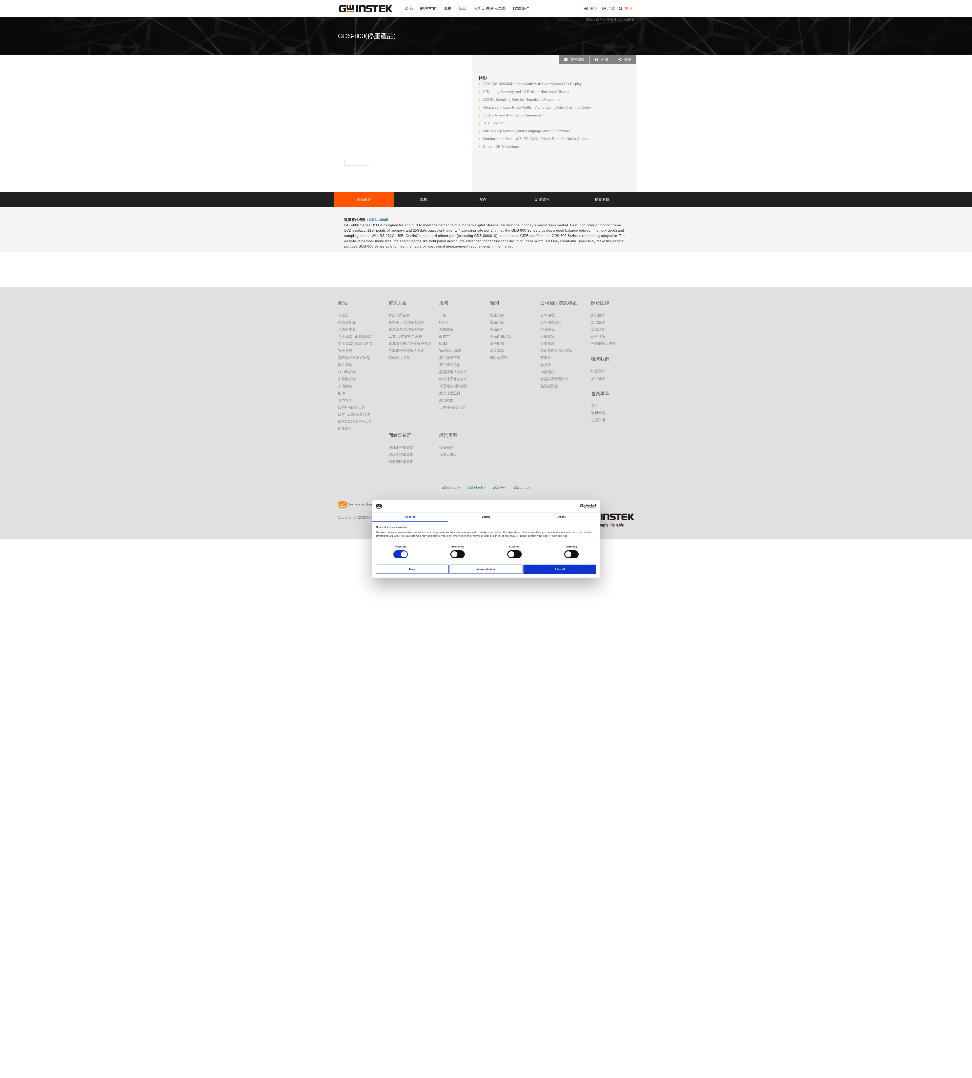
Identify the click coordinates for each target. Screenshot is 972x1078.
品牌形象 (598, 336)
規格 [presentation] (423, 199)
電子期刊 (497, 343)
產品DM (496, 329)
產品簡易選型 (449, 365)
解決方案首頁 (399, 315)
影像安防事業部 (401, 462)
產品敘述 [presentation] (364, 199)
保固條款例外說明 (453, 386)
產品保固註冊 (449, 393)
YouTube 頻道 (450, 351)
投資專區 (448, 435)
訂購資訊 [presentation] (542, 199)
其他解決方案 (399, 358)
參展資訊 (497, 351)
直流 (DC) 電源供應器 (355, 336)
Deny (412, 569)
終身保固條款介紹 (453, 379)
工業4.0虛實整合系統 (405, 336)
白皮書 (444, 336)
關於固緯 (600, 303)
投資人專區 (448, 455)
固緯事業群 (400, 435)
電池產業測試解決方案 (406, 329)
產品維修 (446, 400)
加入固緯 (598, 322)
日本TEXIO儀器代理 (354, 414)
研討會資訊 (499, 358)
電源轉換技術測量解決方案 (410, 343)
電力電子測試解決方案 (406, 322)
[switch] (457, 554)
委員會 (545, 365)
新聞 (462, 8)
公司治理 (547, 315)
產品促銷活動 (500, 336)
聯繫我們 (521, 8)
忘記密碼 (598, 420)
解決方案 (428, 8)
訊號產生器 (347, 329)
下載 (442, 315)
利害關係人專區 (603, 343)
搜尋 (628, 8)
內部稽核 (547, 372)
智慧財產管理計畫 (554, 379)
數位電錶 (345, 365)
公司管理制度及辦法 (556, 351)
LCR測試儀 (347, 372)
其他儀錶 (345, 386)
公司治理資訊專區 (490, 8)
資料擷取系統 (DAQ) (354, 358)
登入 (593, 8)
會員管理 (598, 413)
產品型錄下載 (449, 358)
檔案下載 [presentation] (602, 199)
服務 (447, 8)
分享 (627, 59)
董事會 (545, 358)
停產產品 (613, 19)
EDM (443, 343)
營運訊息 (497, 315)
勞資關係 (547, 329)
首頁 (589, 19)
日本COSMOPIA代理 (354, 421)
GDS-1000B (379, 220)
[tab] (364, 199)
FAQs (443, 322)
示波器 (628, 19)
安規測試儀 (347, 379)
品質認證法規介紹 (453, 372)
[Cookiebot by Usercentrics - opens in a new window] (574, 506)
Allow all (560, 569)
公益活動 (598, 329)
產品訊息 (497, 322)
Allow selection (486, 569)
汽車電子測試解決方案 (406, 351)
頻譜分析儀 (347, 322)
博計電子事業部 (401, 447)
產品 (409, 8)
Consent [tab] (410, 517)
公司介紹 (446, 447)
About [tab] (562, 517)
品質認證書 (549, 386)
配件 (341, 393)
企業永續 (547, 343)
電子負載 (345, 351)
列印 (604, 59)
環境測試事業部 (401, 455)
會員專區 (600, 393)
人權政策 (547, 336)
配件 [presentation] (483, 199)
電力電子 (345, 400)
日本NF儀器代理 (351, 407)
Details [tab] (486, 517)
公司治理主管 (551, 322)
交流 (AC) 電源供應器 (355, 343)
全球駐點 (598, 378)
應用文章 (446, 329)
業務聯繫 (576, 59)
